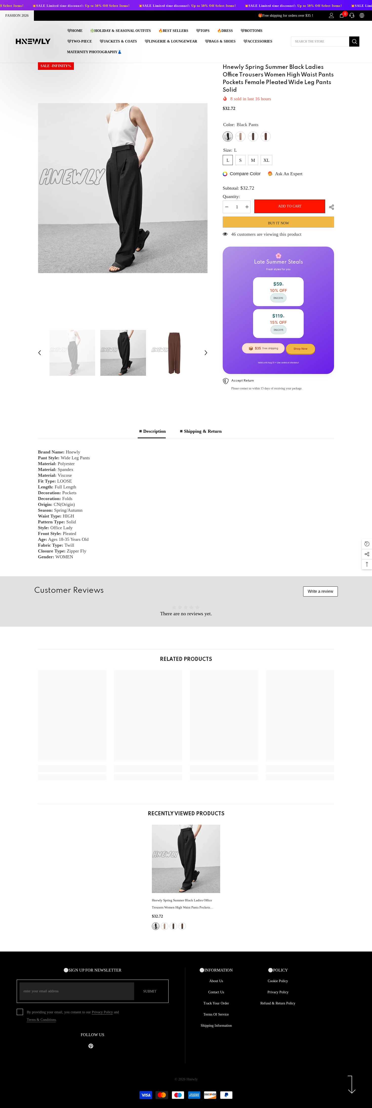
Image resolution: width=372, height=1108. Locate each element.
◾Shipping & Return (200, 431)
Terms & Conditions (41, 1020)
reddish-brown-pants (182, 926)
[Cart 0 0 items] (341, 15)
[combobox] (320, 41)
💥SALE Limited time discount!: (49, 5)
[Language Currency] (361, 15)
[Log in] (331, 15)
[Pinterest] (91, 1046)
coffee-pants (173, 926)
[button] (39, 353)
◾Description (152, 431)
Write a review (320, 591)
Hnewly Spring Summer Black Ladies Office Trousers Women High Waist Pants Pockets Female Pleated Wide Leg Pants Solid (182, 904)
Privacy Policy (102, 1012)
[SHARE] (329, 207)
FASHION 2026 (17, 15)
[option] (123, 188)
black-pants (155, 926)
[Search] (325, 41)
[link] (72, 768)
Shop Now (300, 348)
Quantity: (231, 196)
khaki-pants (164, 926)
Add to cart (288, 206)
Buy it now (278, 223)
